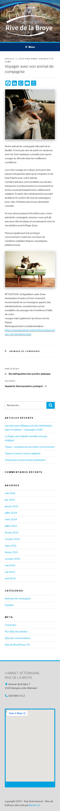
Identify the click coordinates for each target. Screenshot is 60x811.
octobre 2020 (12, 558)
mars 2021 (10, 545)
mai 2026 (10, 493)
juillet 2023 (11, 526)
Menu (31, 47)
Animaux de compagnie (24, 351)
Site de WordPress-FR (17, 644)
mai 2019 (10, 572)
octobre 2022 (12, 539)
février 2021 (11, 552)
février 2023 (11, 532)
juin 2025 (10, 499)
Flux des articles (16, 631)
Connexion (10, 625)
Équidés (9, 605)
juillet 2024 (11, 512)
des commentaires (17, 638)
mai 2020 (10, 565)
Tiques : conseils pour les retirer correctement (30, 446)
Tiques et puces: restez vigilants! (22, 453)
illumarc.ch (34, 805)
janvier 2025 (11, 506)
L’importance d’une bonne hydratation (25, 460)
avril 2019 (10, 578)
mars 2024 (11, 519)
